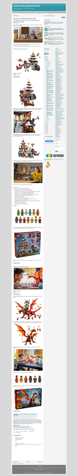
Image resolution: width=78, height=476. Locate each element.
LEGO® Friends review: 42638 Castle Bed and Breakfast (49, 74)
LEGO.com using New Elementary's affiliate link (55, 22)
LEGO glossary (42, 12)
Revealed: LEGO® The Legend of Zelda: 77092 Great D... (49, 78)
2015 (46, 131)
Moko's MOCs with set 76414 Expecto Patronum (50, 84)
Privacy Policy (36, 469)
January (47, 120)
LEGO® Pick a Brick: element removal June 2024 (49, 101)
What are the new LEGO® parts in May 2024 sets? (49, 108)
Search (18, 12)
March (47, 118)
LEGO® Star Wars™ (58, 113)
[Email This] (29, 431)
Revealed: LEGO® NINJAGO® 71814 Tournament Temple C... (49, 113)
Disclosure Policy (41, 469)
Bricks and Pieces (56, 159)
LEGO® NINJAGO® (18, 432)
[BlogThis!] (30, 431)
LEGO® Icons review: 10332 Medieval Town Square (49, 86)
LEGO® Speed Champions (59, 110)
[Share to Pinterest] (33, 431)
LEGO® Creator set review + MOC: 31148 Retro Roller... (50, 76)
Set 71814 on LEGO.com (16, 76)
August (47, 66)
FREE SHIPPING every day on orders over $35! (22, 426)
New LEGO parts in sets (25, 12)
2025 (46, 59)
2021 (46, 124)
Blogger (52, 472)
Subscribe (49, 141)
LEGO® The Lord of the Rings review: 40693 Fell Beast (49, 71)
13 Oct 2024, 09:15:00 (22, 443)
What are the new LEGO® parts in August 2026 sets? (55, 32)
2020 (46, 125)
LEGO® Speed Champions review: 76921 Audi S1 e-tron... (49, 110)
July (46, 67)
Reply (16, 440)
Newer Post (15, 461)
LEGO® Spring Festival (58, 111)
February (47, 119)
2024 (46, 60)
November (47, 62)
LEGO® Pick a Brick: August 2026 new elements (55, 28)
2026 (46, 58)
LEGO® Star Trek (57, 112)
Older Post (40, 461)
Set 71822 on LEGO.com (16, 294)
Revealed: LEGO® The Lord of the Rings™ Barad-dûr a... (50, 93)
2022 (46, 123)
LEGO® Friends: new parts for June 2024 (49, 82)
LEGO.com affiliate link (17, 9)
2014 (46, 132)
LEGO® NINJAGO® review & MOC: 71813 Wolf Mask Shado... (50, 106)
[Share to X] (31, 431)
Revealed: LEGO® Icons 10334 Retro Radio (49, 99)
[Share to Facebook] (32, 431)
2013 (46, 133)
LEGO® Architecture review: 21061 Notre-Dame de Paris (50, 104)
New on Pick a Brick (34, 12)
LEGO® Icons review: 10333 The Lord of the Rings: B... (50, 90)
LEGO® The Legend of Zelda (59, 117)
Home (14, 12)
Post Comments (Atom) (20, 463)
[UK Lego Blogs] (48, 168)
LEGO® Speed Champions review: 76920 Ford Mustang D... (49, 95)
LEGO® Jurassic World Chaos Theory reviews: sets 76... (49, 88)
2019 (46, 126)
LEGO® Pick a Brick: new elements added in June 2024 (49, 81)
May (46, 69)
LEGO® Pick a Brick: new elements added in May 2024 (49, 115)
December (47, 61)
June (46, 68)
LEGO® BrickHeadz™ (58, 71)
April (47, 117)
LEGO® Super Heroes (58, 114)
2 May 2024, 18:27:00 (22, 437)
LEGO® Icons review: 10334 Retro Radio (49, 97)
